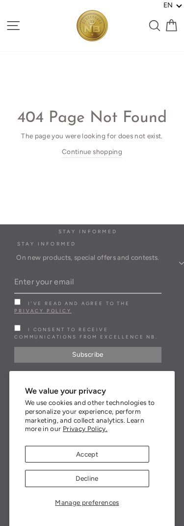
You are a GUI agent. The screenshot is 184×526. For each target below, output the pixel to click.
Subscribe (87, 354)
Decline (87, 478)
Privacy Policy (43, 310)
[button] (173, 5)
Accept (87, 454)
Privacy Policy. (85, 429)
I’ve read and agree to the (72, 307)
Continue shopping (92, 151)
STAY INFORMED (46, 244)
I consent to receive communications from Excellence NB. (86, 333)
